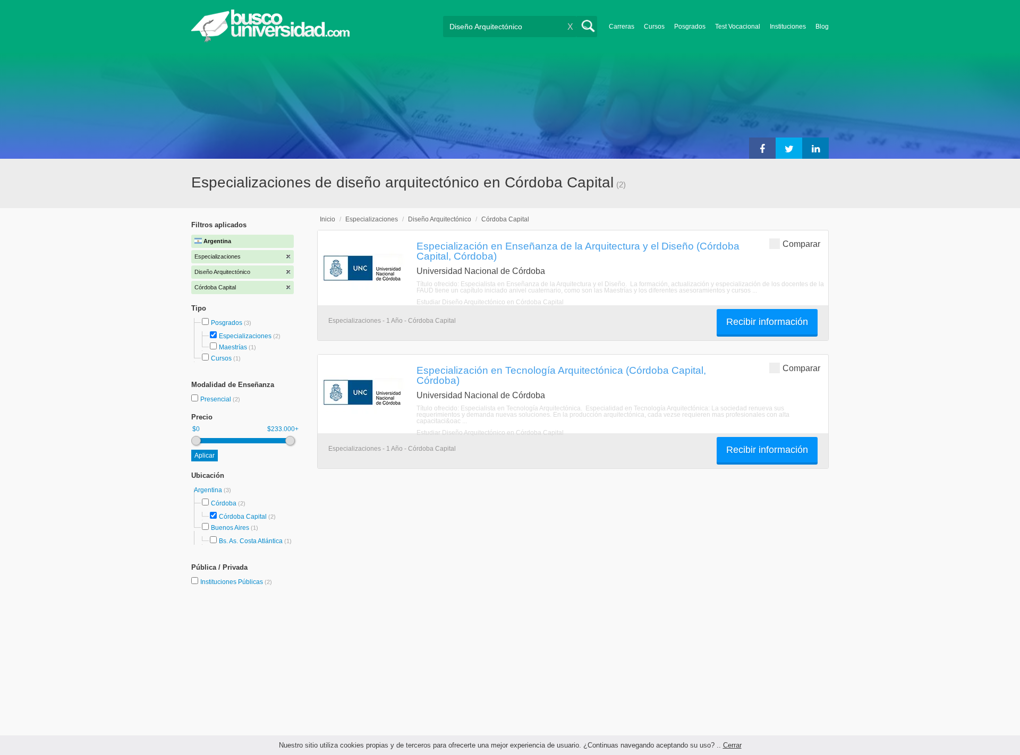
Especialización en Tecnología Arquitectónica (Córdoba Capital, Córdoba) (561, 375)
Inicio (327, 219)
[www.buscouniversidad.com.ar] (270, 40)
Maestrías (233, 347)
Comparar (801, 243)
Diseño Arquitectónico (439, 219)
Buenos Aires (230, 527)
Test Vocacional (737, 26)
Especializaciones (245, 336)
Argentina (209, 490)
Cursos (654, 26)
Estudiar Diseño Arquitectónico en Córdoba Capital (490, 302)
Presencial (216, 399)
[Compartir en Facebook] (762, 148)
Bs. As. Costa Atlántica (251, 541)
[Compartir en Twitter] (789, 148)
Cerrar (732, 745)
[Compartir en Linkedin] (815, 148)
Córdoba (223, 503)
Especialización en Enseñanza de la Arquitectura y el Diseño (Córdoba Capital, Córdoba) (578, 251)
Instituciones (788, 26)
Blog (822, 26)
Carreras (621, 26)
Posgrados (690, 26)
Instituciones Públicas (236, 582)
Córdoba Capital (243, 516)
